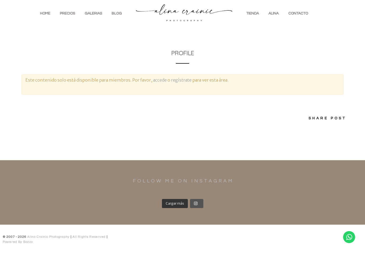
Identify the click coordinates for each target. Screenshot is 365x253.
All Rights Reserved (89, 237)
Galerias (93, 13)
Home (45, 13)
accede (160, 80)
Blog (117, 13)
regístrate (181, 80)
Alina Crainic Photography (48, 237)
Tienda (252, 13)
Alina (274, 13)
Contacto (298, 13)
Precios (67, 13)
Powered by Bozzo (18, 242)
